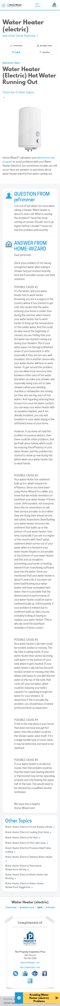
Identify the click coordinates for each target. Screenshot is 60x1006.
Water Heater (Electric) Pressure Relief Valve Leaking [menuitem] (28, 850)
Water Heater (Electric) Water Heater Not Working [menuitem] (26, 876)
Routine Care (46, 45)
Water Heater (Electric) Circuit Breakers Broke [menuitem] (30, 827)
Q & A (17, 52)
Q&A (39, 907)
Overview (17, 45)
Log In (38, 4)
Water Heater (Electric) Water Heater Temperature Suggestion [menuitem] (24, 885)
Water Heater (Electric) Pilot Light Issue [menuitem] (26, 843)
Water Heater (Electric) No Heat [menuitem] (22, 837)
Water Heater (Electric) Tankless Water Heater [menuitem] (29, 859)
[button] (30, 94)
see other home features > (20, 35)
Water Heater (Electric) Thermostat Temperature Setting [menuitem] (23, 867)
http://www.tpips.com (30, 967)
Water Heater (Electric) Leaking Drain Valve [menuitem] (28, 832)
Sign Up (38, 6)
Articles (46, 52)
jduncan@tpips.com (30, 962)
